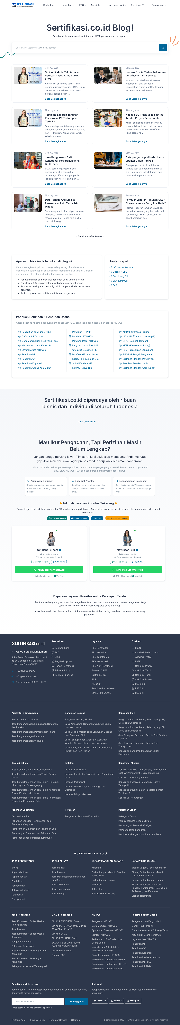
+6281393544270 (25, 670)
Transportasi (18, 899)
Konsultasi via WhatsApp (51, 569)
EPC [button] (81, 5)
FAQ (115, 285)
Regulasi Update (63, 661)
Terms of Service (64, 674)
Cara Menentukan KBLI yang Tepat (40, 340)
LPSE (138, 661)
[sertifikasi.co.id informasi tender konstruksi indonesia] (23, 5)
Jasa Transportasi (61, 889)
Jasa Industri (58, 867)
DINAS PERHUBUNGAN (64, 938)
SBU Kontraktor (100, 647)
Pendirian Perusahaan (103, 688)
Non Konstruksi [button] (116, 5)
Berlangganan (77, 1001)
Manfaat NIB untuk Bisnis (85, 354)
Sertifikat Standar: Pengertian (138, 358)
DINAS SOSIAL (59, 933)
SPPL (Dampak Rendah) (135, 340)
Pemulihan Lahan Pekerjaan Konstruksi (32, 837)
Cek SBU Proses (143, 665)
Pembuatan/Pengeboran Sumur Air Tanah (140, 834)
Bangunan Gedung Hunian (78, 719)
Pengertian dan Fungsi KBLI (36, 331)
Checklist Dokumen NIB (84, 349)
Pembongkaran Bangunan (132, 829)
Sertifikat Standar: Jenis (135, 363)
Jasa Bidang (58, 893)
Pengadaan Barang (22, 941)
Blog (57, 656)
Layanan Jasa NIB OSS (34, 349)
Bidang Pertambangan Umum (147, 880)
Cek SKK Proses (143, 679)
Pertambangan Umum (103, 880)
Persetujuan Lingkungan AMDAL (108, 959)
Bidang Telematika (141, 895)
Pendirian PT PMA (81, 331)
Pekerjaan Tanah (127, 816)
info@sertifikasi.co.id (27, 676)
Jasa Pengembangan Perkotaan (28, 736)
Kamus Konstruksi (64, 665)
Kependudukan (19, 876)
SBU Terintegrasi (100, 656)
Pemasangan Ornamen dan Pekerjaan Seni (34, 828)
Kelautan (96, 867)
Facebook (101, 1001)
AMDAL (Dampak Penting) (136, 331)
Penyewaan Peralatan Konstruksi (82, 816)
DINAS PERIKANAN (62, 950)
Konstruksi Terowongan (130, 797)
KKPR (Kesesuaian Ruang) (136, 345)
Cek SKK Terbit (143, 670)
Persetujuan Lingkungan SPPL (107, 968)
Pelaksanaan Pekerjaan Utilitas (134, 820)
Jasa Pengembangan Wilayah (27, 740)
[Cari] (163, 47)
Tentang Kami (62, 647)
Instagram (134, 1001)
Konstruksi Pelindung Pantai (133, 777)
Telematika (17, 894)
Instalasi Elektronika (75, 769)
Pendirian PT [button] (137, 5)
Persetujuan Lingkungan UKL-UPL (109, 964)
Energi (15, 867)
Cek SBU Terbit (143, 674)
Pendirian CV (29, 358)
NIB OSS (96, 683)
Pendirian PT (28, 354)
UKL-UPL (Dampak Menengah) (139, 336)
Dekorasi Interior (20, 816)
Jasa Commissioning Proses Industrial (32, 769)
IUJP (94, 679)
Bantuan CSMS (99, 670)
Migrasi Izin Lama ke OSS (85, 358)
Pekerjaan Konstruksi (23, 946)
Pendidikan (17, 881)
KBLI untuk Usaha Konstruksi (37, 345)
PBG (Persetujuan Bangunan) (138, 349)
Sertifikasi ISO (99, 674)
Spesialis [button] (95, 5)
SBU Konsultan (99, 652)
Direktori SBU (120, 271)
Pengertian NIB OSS (102, 921)
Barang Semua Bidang (103, 893)
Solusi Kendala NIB (82, 363)
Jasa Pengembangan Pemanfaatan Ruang (33, 731)
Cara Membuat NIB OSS (104, 925)
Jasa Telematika (60, 884)
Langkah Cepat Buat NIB (85, 345)
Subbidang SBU (121, 276)
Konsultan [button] (67, 5)
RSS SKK (140, 692)
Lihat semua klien (87, 421)
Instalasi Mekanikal (75, 782)
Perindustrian (18, 885)
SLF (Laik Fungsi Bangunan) (137, 354)
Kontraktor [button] (48, 5)
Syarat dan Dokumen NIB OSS (107, 930)
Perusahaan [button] (158, 5)
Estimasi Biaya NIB (82, 367)
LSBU (138, 647)
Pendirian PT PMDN (82, 336)
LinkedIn (118, 1001)
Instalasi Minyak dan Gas (78, 794)
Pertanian (97, 884)
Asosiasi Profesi (143, 656)
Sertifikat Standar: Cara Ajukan (139, 367)
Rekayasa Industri (21, 890)
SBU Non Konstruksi (102, 665)
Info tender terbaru (123, 267)
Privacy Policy (62, 670)
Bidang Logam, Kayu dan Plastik (149, 867)
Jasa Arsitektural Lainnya (25, 719)
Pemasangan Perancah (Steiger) (135, 825)
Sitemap (75, 1020)
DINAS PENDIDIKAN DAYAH (66, 921)
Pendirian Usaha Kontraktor (36, 367)
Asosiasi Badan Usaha (146, 652)
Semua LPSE (58, 955)
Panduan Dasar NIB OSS (85, 340)
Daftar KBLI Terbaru (32, 336)
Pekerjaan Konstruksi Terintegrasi (29, 966)
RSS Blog (140, 683)
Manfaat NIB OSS (101, 934)
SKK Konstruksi (121, 280)
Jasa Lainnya (58, 872)
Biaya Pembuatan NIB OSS (106, 955)
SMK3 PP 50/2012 (101, 692)
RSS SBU (140, 688)
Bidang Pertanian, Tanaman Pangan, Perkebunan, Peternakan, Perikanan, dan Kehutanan (149, 888)
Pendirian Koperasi (32, 363)
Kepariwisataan (20, 872)
